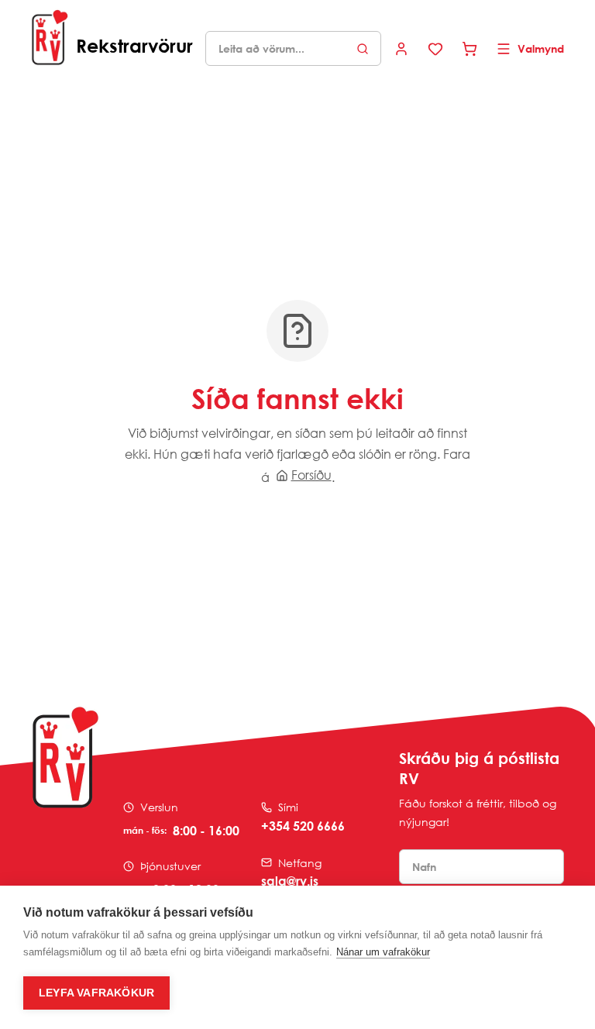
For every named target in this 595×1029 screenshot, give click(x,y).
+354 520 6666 (303, 826)
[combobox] (293, 48)
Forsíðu (311, 475)
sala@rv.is (289, 881)
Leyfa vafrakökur (96, 993)
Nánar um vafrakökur (383, 952)
